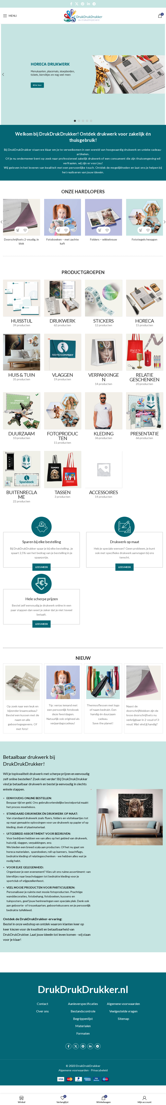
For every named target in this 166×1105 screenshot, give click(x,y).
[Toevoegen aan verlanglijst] (25, 230)
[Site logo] (83, 15)
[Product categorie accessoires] (103, 476)
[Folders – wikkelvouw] (103, 217)
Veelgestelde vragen (123, 1011)
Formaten (83, 1033)
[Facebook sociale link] (71, 4)
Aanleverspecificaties (83, 1004)
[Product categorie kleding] (103, 417)
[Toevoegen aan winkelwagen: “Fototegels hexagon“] (141, 230)
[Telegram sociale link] (94, 4)
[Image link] (22, 682)
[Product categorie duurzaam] (21, 417)
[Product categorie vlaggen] (62, 359)
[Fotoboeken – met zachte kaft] (62, 217)
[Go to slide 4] (87, 121)
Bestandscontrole (83, 1011)
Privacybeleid (99, 1070)
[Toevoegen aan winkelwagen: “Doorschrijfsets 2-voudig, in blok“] (17, 230)
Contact (42, 1004)
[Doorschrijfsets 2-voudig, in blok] (21, 217)
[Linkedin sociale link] (88, 4)
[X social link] (77, 4)
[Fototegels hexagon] (144, 217)
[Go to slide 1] (75, 121)
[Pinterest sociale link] (83, 4)
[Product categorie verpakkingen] (103, 361)
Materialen (83, 1026)
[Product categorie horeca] (144, 305)
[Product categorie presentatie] (144, 417)
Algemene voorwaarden (123, 1004)
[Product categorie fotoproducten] (62, 419)
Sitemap (123, 1018)
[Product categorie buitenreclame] (21, 478)
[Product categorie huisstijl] (21, 305)
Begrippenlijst (83, 1018)
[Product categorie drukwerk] (62, 305)
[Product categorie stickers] (103, 305)
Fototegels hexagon (144, 239)
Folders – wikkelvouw (103, 239)
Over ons (42, 1011)
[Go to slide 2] (79, 121)
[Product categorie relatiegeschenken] (144, 361)
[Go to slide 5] (91, 121)
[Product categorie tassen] (62, 476)
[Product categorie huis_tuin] (21, 359)
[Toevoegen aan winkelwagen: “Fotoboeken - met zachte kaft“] (59, 230)
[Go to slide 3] (83, 121)
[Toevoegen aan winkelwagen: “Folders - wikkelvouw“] (99, 230)
